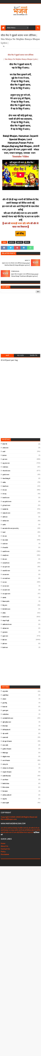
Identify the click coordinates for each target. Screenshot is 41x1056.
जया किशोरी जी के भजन (8, 718)
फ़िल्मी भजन (5, 647)
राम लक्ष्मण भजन (6, 590)
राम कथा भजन (6, 574)
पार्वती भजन (5, 517)
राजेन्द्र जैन (5, 764)
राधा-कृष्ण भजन (6, 567)
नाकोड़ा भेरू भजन (6, 513)
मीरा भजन (5, 559)
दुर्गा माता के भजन (6, 505)
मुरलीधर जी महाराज (7, 749)
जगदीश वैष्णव (5, 714)
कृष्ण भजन (5, 459)
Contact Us (5, 849)
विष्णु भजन (5, 605)
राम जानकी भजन (6, 578)
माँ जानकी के (5, 547)
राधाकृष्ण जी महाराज (7, 772)
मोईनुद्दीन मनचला (6, 756)
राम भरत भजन (6, 586)
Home (3, 843)
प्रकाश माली (5, 737)
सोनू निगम (5, 799)
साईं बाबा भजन (6, 628)
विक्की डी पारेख (6, 783)
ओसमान (4, 699)
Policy (3, 852)
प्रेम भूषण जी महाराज (7, 741)
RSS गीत (5, 444)
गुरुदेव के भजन (6, 474)
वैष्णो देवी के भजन (6, 609)
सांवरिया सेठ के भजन (7, 624)
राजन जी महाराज (6, 760)
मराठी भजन (5, 544)
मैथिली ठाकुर (5, 753)
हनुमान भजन (19, 242)
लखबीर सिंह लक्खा (7, 776)
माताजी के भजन (6, 551)
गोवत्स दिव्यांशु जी (6, 478)
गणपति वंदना (5, 467)
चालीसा (4, 482)
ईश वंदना (4, 455)
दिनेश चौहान (5, 726)
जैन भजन (5, 490)
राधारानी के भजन (6, 570)
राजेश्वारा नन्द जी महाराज (8, 768)
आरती (4, 451)
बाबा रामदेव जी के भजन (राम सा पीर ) (11, 528)
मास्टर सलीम (5, 745)
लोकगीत (4, 597)
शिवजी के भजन (6, 617)
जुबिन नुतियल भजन (7, 722)
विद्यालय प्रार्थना (6, 601)
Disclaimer (5, 854)
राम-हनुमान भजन (6, 594)
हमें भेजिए (20, 233)
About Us (4, 846)
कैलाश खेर (5, 707)
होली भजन (5, 643)
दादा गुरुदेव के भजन (7, 501)
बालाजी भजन (11, 242)
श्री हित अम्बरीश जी (7, 795)
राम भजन (5, 582)
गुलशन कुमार (5, 710)
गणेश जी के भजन (6, 471)
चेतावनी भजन (5, 486)
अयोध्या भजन (5, 448)
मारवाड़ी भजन (5, 555)
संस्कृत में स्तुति (6, 620)
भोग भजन (5, 536)
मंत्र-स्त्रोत (5, 540)
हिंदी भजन (27, 242)
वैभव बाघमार (5, 791)
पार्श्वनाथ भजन (6, 521)
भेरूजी (4, 532)
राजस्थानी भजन (6, 563)
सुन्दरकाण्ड (5, 632)
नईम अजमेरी (5, 733)
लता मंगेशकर (5, 779)
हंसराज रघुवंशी (6, 803)
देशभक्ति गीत (5, 509)
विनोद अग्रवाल (6, 787)
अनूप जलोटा (5, 691)
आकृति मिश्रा (5, 695)
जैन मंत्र (4, 494)
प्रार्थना (4, 524)
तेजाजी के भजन (6, 498)
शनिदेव (4, 613)
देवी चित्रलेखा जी (6, 729)
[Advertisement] (21, 19)
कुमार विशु (5, 703)
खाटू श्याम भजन (6, 463)
